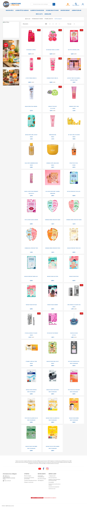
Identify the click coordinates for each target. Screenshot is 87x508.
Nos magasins (76, 5)
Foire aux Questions (53, 477)
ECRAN (73, 165)
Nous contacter (7, 480)
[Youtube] (39, 468)
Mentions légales (27, 475)
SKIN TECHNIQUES (74, 363)
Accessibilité (51, 482)
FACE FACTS (31, 193)
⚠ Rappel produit (52, 475)
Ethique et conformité (28, 482)
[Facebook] (43, 468)
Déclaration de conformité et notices (54, 485)
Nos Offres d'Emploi (42, 478)
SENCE (74, 108)
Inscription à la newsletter (54, 486)
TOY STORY (52, 108)
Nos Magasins (41, 480)
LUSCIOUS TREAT (74, 80)
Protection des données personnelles (29, 478)
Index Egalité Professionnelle (41, 476)
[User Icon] (83, 4)
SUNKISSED (52, 193)
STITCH (74, 335)
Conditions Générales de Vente (30, 480)
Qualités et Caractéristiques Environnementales (54, 480)
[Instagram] (47, 468)
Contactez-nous (52, 488)
